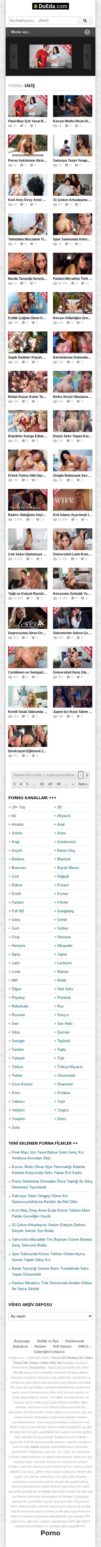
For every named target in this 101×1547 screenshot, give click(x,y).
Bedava (18, 859)
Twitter (17, 1075)
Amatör (18, 824)
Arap (15, 842)
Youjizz (63, 1110)
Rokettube (20, 1006)
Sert (15, 1023)
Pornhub (64, 997)
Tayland (63, 1041)
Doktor (17, 885)
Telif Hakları (62, 1346)
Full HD (18, 911)
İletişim (40, 1346)
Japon (62, 954)
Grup (16, 937)
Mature (62, 972)
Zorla (16, 1127)
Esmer (62, 894)
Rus (60, 1006)
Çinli (15, 876)
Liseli (16, 972)
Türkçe (17, 1067)
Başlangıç (22, 1341)
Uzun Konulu (22, 1084)
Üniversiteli (66, 1075)
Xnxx (16, 1093)
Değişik (63, 876)
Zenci (61, 1119)
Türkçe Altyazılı (70, 1067)
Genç (16, 920)
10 (42, 784)
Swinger (18, 1041)
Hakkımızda (74, 1341)
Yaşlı (61, 1101)
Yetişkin (18, 1110)
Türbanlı (18, 1058)
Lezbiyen (64, 963)
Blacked (63, 859)
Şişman (63, 1032)
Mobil (61, 980)
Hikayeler (64, 946)
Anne (61, 833)
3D (59, 807)
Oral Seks (65, 989)
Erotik (16, 894)
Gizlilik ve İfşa (48, 1341)
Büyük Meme (68, 868)
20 (50, 784)
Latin (16, 963)
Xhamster (65, 1084)
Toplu (61, 1049)
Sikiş (16, 1032)
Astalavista (66, 842)
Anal (61, 824)
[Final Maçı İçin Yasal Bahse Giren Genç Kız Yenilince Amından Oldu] (50, 56)
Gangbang (65, 911)
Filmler (62, 902)
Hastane (64, 937)
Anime (17, 833)
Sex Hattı (65, 1023)
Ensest (63, 885)
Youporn (18, 1119)
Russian (18, 1015)
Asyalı (17, 850)
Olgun (16, 989)
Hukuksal (20, 1346)
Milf (15, 980)
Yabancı (18, 1101)
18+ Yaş (18, 807)
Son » (83, 784)
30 (59, 784)
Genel (62, 920)
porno (35, 1446)
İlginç (16, 954)
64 (14, 816)
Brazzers (19, 868)
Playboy (18, 997)
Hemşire (18, 946)
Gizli (15, 928)
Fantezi (18, 902)
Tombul (18, 1049)
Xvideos (63, 1093)
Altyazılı (64, 816)
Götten (62, 928)
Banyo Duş (66, 850)
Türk (61, 1058)
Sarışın (63, 1015)
